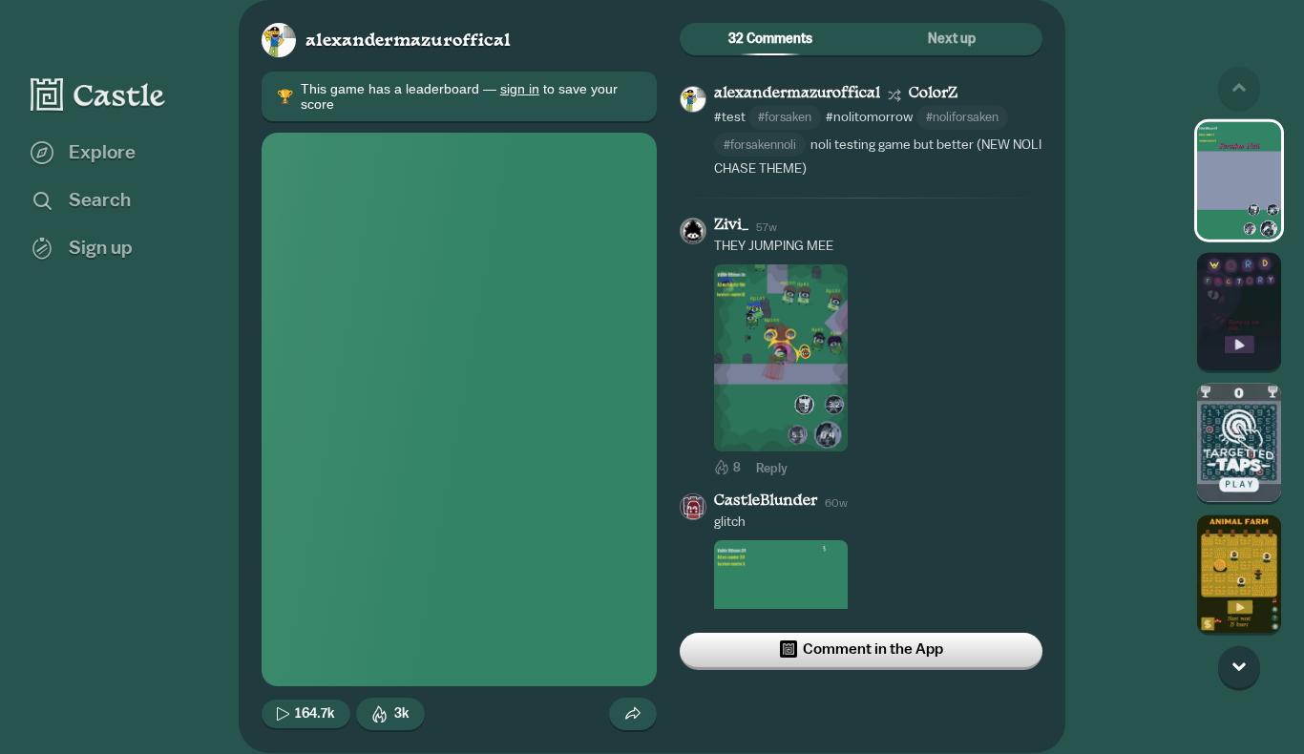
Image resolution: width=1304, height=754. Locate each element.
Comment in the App (873, 649)
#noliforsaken (962, 117)
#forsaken (784, 117)
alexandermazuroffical (408, 41)
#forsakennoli (760, 144)
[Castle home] (98, 94)
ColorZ (933, 94)
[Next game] (1239, 666)
